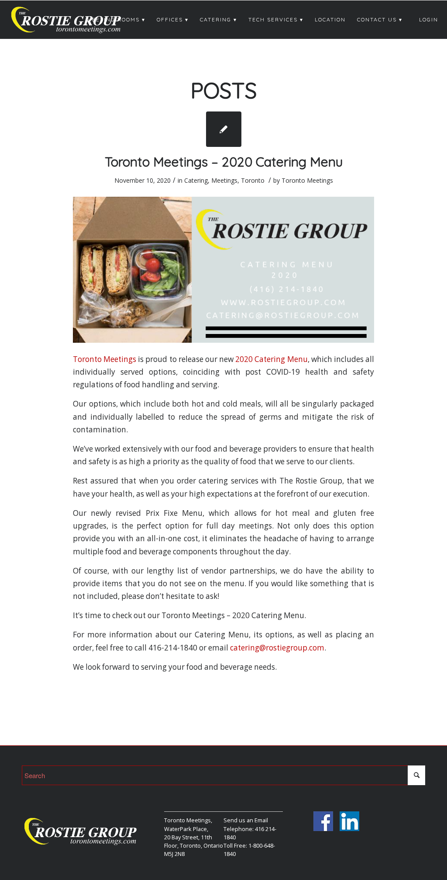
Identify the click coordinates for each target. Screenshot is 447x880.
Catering (196, 180)
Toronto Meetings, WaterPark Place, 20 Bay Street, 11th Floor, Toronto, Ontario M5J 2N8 (193, 837)
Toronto (253, 180)
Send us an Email (246, 820)
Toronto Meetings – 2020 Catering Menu (224, 161)
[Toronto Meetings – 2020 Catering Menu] (223, 129)
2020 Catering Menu (271, 359)
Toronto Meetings (307, 180)
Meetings (224, 180)
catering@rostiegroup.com (277, 648)
